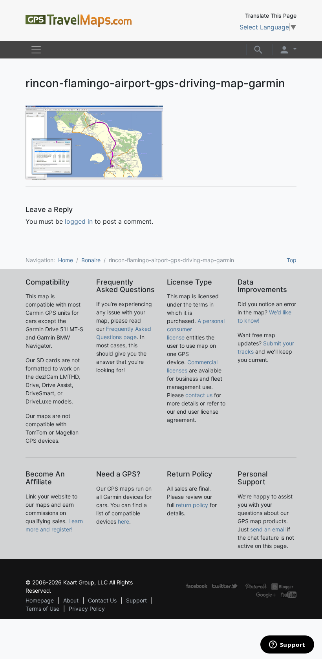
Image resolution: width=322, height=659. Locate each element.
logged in (79, 221)
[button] (258, 49)
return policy (192, 505)
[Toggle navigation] (36, 49)
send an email (267, 529)
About (71, 600)
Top (291, 260)
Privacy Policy (87, 608)
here (123, 521)
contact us (198, 395)
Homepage (40, 600)
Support (136, 600)
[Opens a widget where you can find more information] (287, 645)
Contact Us (102, 600)
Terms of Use (42, 608)
